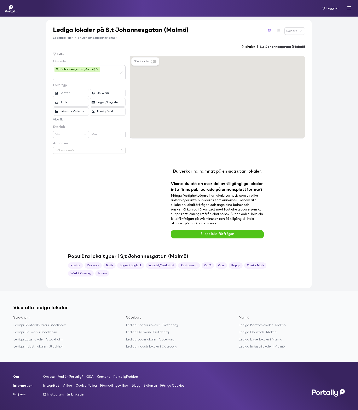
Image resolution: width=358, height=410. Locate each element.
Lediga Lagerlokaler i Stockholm (38, 339)
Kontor (75, 265)
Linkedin (77, 394)
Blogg (136, 385)
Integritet (51, 385)
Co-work (93, 265)
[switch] (153, 61)
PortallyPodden (125, 377)
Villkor (67, 385)
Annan (102, 273)
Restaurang (189, 265)
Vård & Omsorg (80, 273)
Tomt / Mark (255, 265)
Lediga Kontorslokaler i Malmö (262, 325)
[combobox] (86, 76)
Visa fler (59, 119)
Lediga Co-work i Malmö (258, 332)
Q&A (89, 377)
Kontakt (103, 377)
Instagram (55, 394)
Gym (221, 265)
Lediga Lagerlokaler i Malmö (260, 339)
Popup (235, 265)
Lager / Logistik (131, 265)
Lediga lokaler (63, 37)
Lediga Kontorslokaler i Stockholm (39, 325)
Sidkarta (150, 385)
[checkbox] (71, 93)
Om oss (49, 377)
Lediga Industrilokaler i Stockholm (39, 346)
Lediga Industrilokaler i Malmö (262, 346)
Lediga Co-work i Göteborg (147, 332)
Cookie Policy (86, 385)
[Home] (11, 8)
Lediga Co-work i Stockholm (35, 332)
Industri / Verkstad (161, 265)
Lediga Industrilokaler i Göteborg (151, 346)
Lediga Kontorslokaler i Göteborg (152, 325)
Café (208, 265)
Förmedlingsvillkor (114, 385)
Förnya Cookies (172, 385)
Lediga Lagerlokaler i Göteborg (150, 339)
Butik (109, 265)
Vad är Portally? (70, 377)
